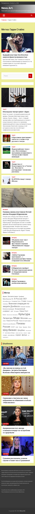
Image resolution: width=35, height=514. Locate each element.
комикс (25, 333)
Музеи (30, 318)
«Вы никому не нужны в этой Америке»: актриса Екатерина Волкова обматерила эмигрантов (16, 370)
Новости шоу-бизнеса (9, 324)
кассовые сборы (10, 333)
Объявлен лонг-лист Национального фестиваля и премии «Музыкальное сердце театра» (20, 243)
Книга (4, 314)
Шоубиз (5, 50)
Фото (29, 327)
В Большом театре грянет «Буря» (16, 112)
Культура (24, 314)
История (16, 311)
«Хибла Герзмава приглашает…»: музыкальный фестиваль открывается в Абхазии (22, 258)
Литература (8, 318)
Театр (4, 109)
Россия (6, 326)
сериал (18, 335)
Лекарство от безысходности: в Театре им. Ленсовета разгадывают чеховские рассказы (22, 168)
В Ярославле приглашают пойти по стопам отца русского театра (21, 139)
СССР (13, 327)
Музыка (5, 209)
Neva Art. (7, 8)
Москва (24, 318)
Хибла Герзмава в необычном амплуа (19, 282)
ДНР (12, 311)
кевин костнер (19, 333)
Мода (16, 317)
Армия (5, 296)
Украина (25, 327)
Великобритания (7, 301)
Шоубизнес (8, 343)
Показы (20, 323)
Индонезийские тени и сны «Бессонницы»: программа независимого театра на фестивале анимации (22, 153)
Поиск (30, 76)
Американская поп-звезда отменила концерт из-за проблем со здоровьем (16, 430)
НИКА (4, 321)
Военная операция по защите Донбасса (16, 305)
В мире (23, 301)
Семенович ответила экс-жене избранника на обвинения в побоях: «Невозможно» (17, 400)
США (16, 327)
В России (18, 299)
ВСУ (25, 299)
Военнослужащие (8, 309)
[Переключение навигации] (3, 15)
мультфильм (11, 335)
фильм (24, 335)
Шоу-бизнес (10, 330)
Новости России (12, 321)
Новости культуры (25, 321)
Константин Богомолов (12, 314)
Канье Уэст (24, 311)
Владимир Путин (16, 301)
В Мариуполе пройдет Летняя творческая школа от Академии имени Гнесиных (22, 271)
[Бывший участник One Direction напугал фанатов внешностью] (17, 42)
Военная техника (25, 306)
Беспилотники (13, 296)
